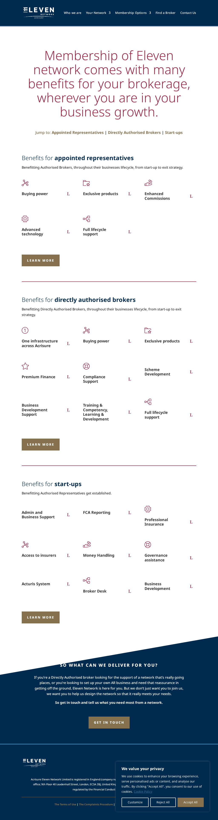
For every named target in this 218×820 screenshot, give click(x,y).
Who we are (72, 13)
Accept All (191, 802)
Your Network (96, 13)
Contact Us (188, 13)
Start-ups (174, 132)
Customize (135, 802)
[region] (162, 786)
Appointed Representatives (78, 132)
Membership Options (131, 13)
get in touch (109, 722)
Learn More (40, 260)
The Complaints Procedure (96, 804)
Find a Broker (166, 13)
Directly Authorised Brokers (134, 132)
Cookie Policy (143, 792)
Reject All (163, 802)
